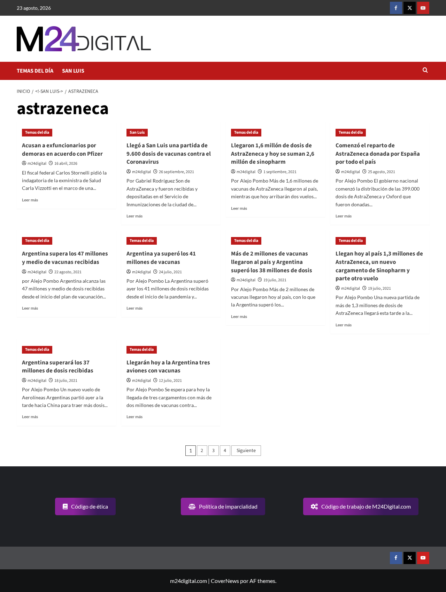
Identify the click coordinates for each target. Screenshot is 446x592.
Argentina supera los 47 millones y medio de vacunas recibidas (65, 258)
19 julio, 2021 (274, 280)
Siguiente (246, 450)
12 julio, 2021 (170, 381)
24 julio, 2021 (170, 272)
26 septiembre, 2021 (176, 172)
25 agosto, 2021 (381, 172)
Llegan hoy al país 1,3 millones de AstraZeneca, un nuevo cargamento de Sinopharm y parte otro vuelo (379, 266)
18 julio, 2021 (65, 381)
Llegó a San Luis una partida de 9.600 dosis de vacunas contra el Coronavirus (168, 153)
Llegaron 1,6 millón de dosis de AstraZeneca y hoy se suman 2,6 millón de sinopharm (272, 153)
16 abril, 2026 (65, 163)
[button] (425, 71)
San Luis (137, 132)
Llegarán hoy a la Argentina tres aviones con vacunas (168, 366)
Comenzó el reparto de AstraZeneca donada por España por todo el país (378, 153)
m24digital (37, 163)
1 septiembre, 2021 (280, 172)
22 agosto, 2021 (68, 272)
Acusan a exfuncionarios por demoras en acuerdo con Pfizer (62, 149)
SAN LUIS (73, 71)
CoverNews (225, 580)
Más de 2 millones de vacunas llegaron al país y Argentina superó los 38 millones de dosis (271, 262)
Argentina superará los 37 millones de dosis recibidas (57, 366)
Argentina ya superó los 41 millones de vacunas (161, 258)
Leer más (30, 199)
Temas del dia (37, 132)
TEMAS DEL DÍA (35, 71)
